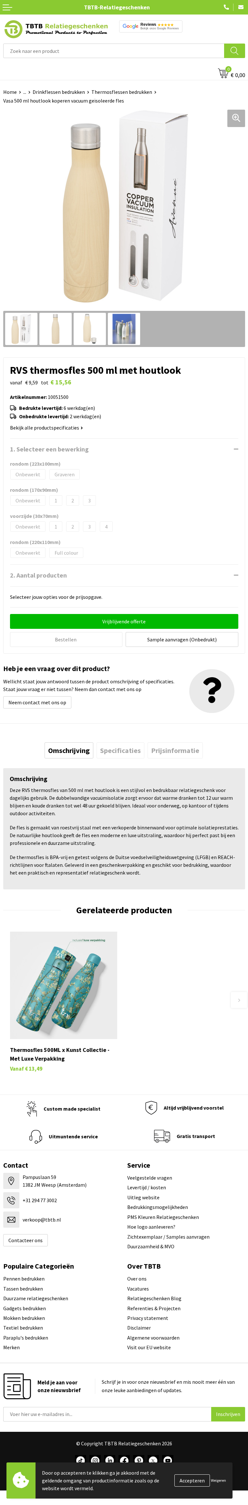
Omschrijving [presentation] (69, 750)
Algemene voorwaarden (153, 1337)
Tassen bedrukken (23, 1288)
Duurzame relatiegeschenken (35, 1298)
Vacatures (138, 1288)
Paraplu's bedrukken (25, 1337)
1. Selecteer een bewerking (49, 449)
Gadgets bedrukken (24, 1308)
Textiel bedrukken (23, 1327)
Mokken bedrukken (24, 1318)
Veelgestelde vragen (149, 1177)
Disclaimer (139, 1327)
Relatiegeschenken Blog (154, 1298)
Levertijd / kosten (146, 1187)
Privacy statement (147, 1318)
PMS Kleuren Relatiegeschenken (163, 1217)
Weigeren (218, 1480)
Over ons (137, 1278)
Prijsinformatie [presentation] (175, 750)
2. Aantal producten (38, 575)
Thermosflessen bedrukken (121, 92)
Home (10, 92)
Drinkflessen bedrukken (59, 92)
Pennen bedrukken (24, 1278)
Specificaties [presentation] (120, 750)
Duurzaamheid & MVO (150, 1246)
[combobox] (113, 51)
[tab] (69, 750)
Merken (11, 1347)
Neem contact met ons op (37, 702)
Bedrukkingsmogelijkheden (157, 1207)
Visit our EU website (149, 1347)
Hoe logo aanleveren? (151, 1226)
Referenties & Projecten (154, 1308)
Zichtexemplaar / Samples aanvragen (168, 1236)
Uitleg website (143, 1197)
